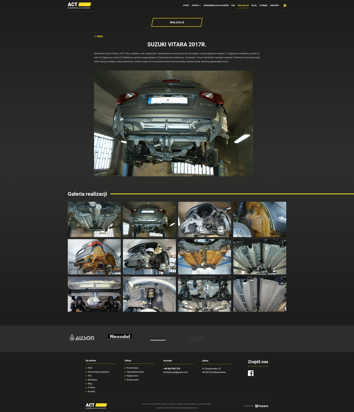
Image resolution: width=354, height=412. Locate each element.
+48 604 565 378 (171, 368)
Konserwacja (133, 368)
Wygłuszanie (132, 375)
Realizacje (243, 5)
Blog (254, 5)
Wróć (100, 36)
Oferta (196, 5)
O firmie (263, 5)
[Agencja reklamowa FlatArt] (261, 406)
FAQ (233, 5)
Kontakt (274, 5)
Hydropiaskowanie (135, 372)
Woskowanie (133, 380)
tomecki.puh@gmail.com (175, 372)
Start (186, 5)
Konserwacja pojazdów (216, 5)
